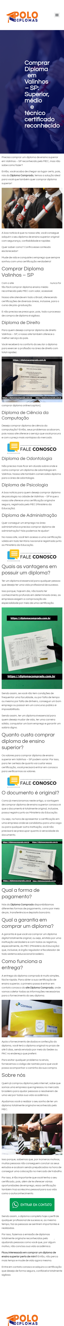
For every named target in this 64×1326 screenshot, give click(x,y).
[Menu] (57, 15)
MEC (51, 1238)
